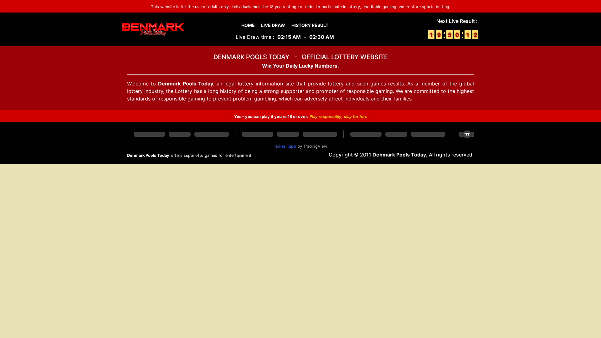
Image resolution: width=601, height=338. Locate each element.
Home (248, 25)
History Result (309, 25)
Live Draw (273, 25)
